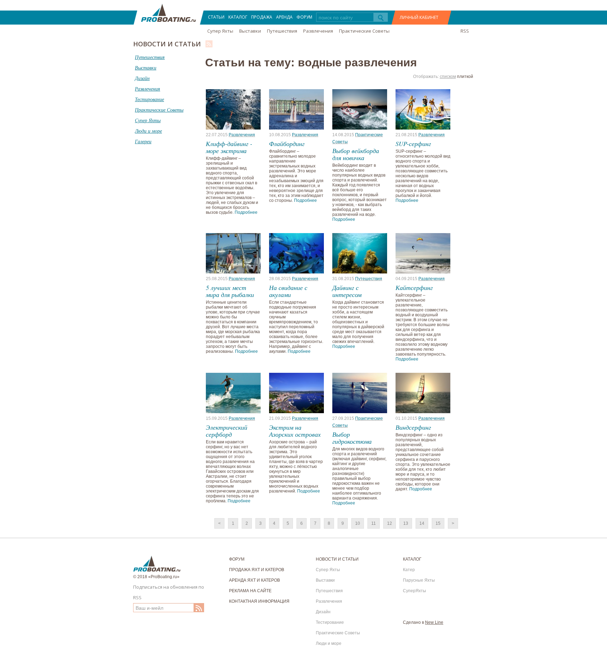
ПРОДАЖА (261, 17)
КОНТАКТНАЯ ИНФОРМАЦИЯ (259, 601)
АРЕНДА (284, 17)
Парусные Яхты (419, 580)
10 (357, 523)
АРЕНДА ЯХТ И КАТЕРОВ (254, 580)
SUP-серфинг (413, 143)
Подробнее (246, 212)
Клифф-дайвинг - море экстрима (229, 147)
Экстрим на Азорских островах (295, 430)
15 (438, 523)
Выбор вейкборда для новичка (355, 154)
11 (373, 523)
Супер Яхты (220, 31)
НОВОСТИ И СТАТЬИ (337, 559)
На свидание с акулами (288, 291)
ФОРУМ (304, 17)
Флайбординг (287, 143)
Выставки (250, 31)
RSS (465, 31)
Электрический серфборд (226, 430)
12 (389, 523)
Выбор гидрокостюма (352, 437)
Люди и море (328, 643)
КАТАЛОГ (237, 17)
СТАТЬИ (216, 17)
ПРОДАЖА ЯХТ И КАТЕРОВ (256, 569)
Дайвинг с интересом (346, 291)
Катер (409, 569)
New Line (434, 622)
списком (448, 76)
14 (421, 523)
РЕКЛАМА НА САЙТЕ (250, 590)
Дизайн (323, 611)
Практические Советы (364, 31)
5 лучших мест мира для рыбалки (230, 291)
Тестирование (330, 622)
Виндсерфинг (413, 427)
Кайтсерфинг (414, 287)
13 (405, 523)
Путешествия (282, 31)
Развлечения (318, 31)
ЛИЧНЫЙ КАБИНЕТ (419, 17)
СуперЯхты (414, 590)
